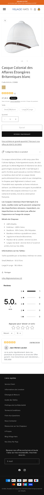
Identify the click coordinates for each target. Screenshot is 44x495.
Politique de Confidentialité (15, 405)
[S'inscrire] (36, 461)
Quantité (5, 115)
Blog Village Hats (11, 436)
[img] (7, 93)
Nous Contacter (11, 421)
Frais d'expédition (15, 101)
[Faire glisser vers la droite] (27, 61)
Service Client (10, 384)
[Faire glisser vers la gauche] (16, 61)
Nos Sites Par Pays (11, 442)
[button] (4, 9)
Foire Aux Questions (12, 415)
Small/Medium (11, 110)
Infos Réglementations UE (12, 278)
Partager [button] (7, 272)
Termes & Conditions (12, 410)
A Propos (8, 431)
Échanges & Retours (12, 395)
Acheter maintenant (22, 134)
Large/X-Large (28, 110)
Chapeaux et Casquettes (14, 488)
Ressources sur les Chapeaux (16, 426)
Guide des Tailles (11, 400)
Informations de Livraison (14, 389)
